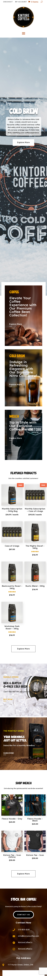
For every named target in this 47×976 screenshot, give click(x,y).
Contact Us (23, 914)
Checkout (8, 2)
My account (21, 2)
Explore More (23, 142)
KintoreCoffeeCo (25, 942)
